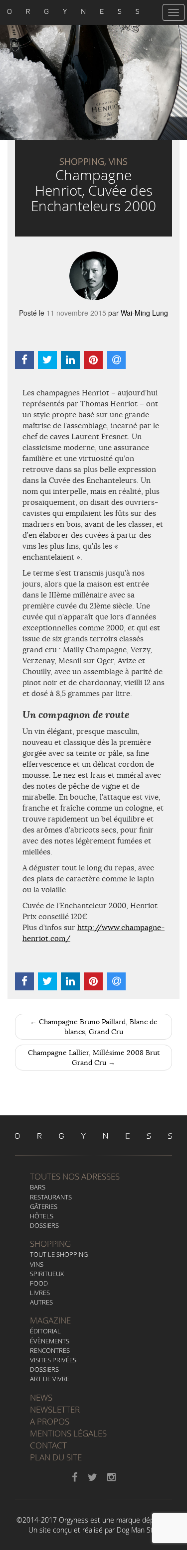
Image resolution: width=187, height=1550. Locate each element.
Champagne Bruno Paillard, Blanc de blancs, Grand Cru (94, 1026)
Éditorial (45, 1330)
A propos (49, 1421)
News (41, 1397)
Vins (36, 1264)
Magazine (50, 1320)
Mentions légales (68, 1433)
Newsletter (55, 1409)
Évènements (49, 1340)
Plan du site (56, 1457)
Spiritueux (47, 1273)
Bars (37, 1187)
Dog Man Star (138, 1530)
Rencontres (50, 1350)
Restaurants (51, 1196)
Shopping (50, 1243)
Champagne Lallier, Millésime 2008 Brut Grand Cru (94, 1057)
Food (39, 1283)
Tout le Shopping (59, 1254)
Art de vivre (49, 1378)
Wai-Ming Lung (144, 313)
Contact (48, 1445)
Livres (40, 1292)
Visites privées (53, 1359)
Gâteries (43, 1206)
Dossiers (44, 1225)
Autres (41, 1302)
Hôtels (41, 1215)
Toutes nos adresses (75, 1176)
